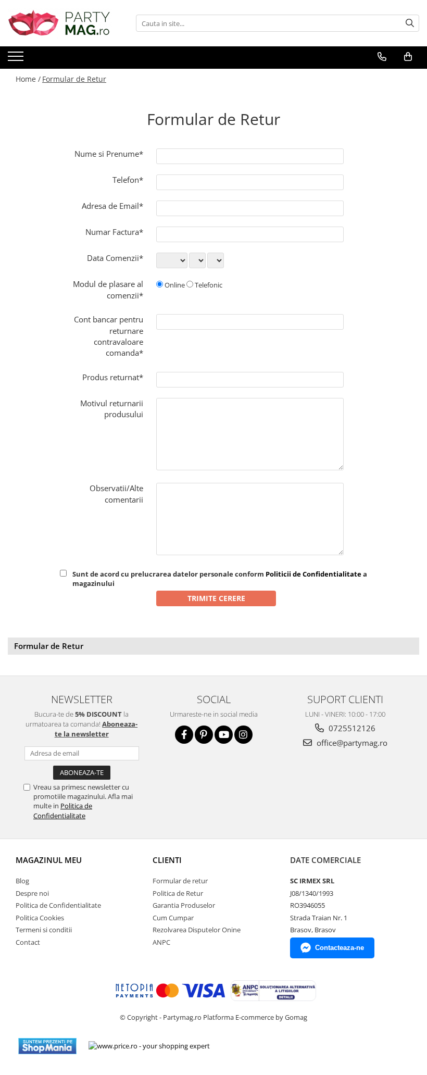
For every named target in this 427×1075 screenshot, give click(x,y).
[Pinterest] (204, 735)
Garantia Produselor (184, 905)
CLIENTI (167, 860)
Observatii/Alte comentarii (116, 493)
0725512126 (350, 728)
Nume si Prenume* (108, 153)
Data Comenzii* (115, 258)
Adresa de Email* (112, 206)
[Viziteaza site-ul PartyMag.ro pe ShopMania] (47, 1046)
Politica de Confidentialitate (62, 810)
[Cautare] (409, 23)
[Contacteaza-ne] (382, 56)
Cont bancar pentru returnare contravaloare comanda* (108, 336)
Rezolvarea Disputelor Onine (197, 929)
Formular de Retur (74, 79)
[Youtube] (224, 735)
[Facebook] (184, 735)
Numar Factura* (114, 232)
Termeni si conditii (44, 929)
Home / (28, 79)
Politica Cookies (40, 917)
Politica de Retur (178, 893)
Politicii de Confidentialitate (313, 574)
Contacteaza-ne (339, 948)
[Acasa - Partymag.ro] (60, 23)
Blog (22, 880)
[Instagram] (243, 735)
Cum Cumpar (173, 917)
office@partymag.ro (351, 743)
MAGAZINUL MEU (49, 860)
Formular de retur (180, 880)
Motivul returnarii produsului (111, 408)
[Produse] (17, 59)
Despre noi (32, 893)
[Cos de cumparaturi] (408, 56)
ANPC (161, 942)
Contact (28, 942)
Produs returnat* (112, 377)
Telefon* (127, 179)
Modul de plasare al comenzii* (108, 289)
